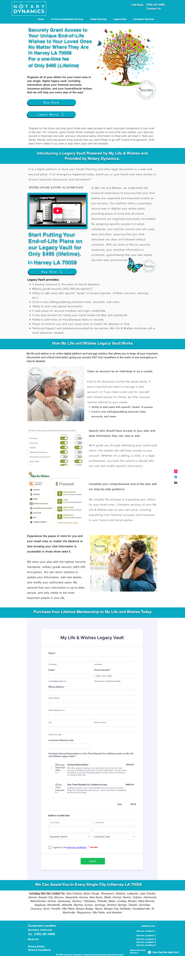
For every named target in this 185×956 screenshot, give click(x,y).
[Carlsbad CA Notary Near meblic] (176, 483)
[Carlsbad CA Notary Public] (176, 471)
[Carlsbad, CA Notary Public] (176, 477)
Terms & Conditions (39, 950)
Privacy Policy (36, 946)
